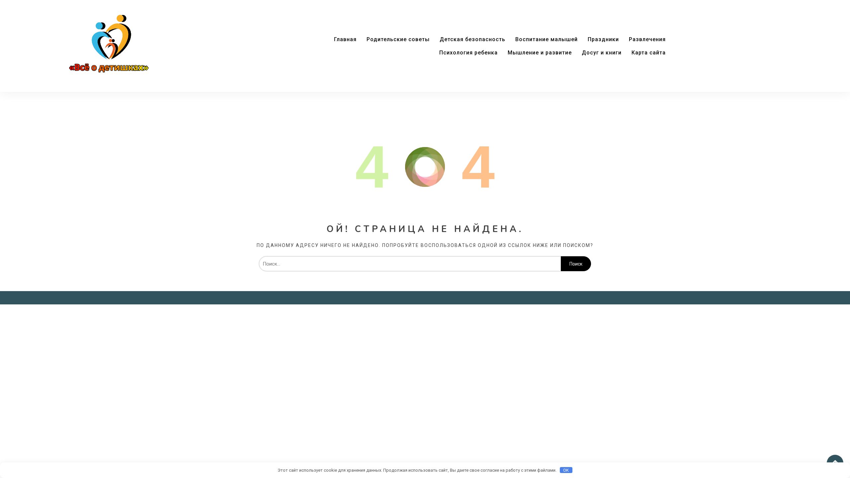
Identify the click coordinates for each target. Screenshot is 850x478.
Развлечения (647, 39)
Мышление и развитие (540, 52)
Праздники (603, 39)
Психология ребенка (468, 52)
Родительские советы (398, 39)
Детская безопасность (472, 39)
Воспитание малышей (546, 39)
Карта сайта (649, 52)
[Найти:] (410, 264)
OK (566, 470)
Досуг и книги (602, 52)
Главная (345, 39)
